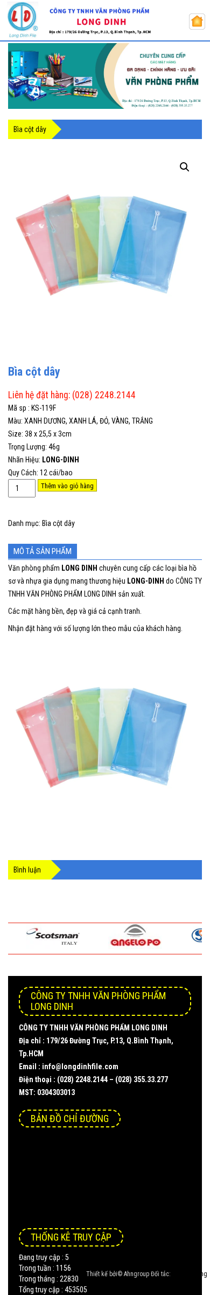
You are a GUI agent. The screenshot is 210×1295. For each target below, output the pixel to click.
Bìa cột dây (58, 523)
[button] (184, 167)
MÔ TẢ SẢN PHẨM (42, 551)
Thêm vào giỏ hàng (67, 486)
